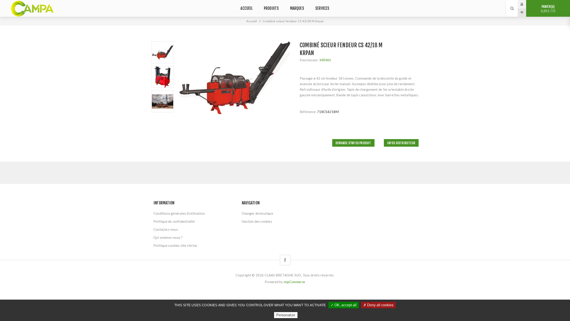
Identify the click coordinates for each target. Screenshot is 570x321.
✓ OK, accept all (343, 305)
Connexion (525, 4)
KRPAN (325, 60)
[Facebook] (285, 260)
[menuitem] (195, 213)
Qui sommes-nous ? (168, 237)
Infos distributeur (401, 143)
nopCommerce (294, 282)
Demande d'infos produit (353, 143)
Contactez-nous (165, 229)
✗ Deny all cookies (378, 305)
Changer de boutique (257, 213)
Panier (548, 8)
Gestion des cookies (257, 221)
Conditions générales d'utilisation (179, 213)
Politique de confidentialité (174, 221)
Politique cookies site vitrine (175, 245)
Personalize (285, 315)
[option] (162, 52)
